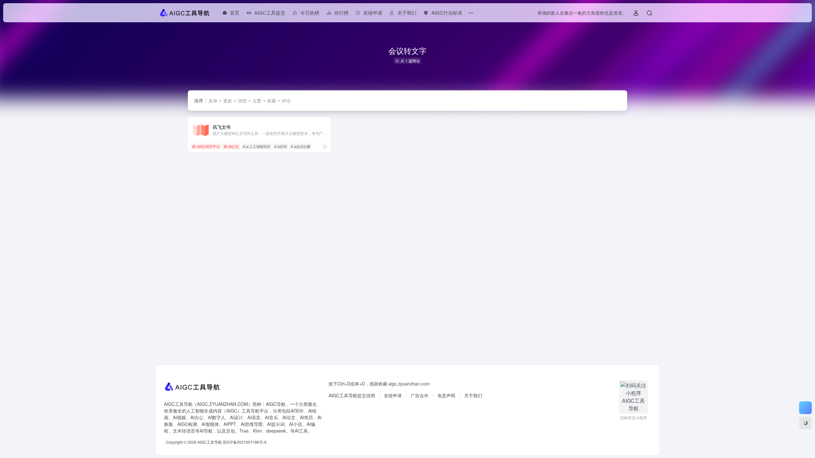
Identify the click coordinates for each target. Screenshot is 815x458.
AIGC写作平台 (208, 146)
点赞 (256, 100)
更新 (227, 100)
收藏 (271, 100)
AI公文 (234, 146)
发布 (213, 100)
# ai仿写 (280, 146)
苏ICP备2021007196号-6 (244, 442)
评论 (286, 100)
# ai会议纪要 (300, 146)
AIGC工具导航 (209, 442)
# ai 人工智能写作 (256, 146)
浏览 (242, 100)
